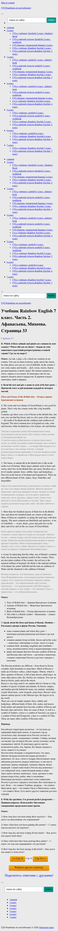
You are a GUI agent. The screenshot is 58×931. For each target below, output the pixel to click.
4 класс (10, 83)
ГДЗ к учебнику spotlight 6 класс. (28, 133)
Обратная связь (46, 927)
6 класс (10, 130)
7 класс (10, 145)
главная (10, 27)
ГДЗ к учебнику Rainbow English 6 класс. (32, 136)
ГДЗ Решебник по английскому (16, 7)
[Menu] (2, 13)
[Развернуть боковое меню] (2, 882)
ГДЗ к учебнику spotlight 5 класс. (28, 112)
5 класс (10, 109)
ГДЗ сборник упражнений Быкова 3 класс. (32, 71)
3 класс (10, 56)
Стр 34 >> (40, 858)
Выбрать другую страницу (29, 867)
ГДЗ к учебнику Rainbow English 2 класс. (32, 48)
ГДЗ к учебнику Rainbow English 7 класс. (32, 148)
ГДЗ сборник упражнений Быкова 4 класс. (32, 98)
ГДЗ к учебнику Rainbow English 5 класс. (32, 121)
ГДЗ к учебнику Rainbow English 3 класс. (32, 74)
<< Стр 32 (17, 858)
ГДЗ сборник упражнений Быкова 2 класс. (32, 45)
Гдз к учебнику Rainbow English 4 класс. (31, 100)
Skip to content (7, 2)
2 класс (10, 30)
